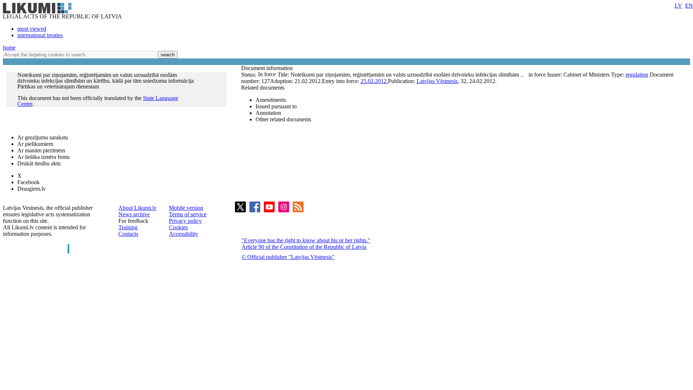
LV (678, 6)
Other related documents (283, 119)
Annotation (268, 113)
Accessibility (183, 234)
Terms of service (187, 214)
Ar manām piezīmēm (41, 150)
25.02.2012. (374, 81)
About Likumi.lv (137, 208)
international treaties (40, 35)
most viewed (31, 29)
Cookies (178, 227)
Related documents (262, 87)
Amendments (271, 100)
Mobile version (186, 208)
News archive (134, 214)
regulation (637, 75)
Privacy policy (185, 221)
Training (128, 227)
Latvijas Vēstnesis (437, 81)
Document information (267, 68)
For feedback (133, 221)
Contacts (128, 234)
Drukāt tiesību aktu (39, 163)
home (9, 47)
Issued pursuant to (276, 106)
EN (689, 6)
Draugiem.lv (31, 189)
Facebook (28, 182)
